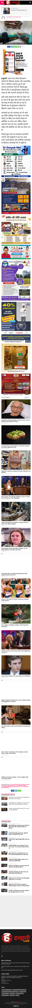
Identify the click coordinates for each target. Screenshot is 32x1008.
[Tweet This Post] (12, 46)
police (17, 995)
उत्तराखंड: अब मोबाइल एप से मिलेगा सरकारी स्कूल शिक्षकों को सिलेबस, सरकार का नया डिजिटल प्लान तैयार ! (14, 977)
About (3, 979)
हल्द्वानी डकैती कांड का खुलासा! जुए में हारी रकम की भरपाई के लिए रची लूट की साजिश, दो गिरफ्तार (19, 803)
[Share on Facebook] (8, 46)
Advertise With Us (6, 980)
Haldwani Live (18, 1001)
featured (12, 995)
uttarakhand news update (19, 989)
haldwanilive (11, 785)
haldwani (4, 785)
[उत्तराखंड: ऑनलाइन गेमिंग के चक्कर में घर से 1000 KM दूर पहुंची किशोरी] (4, 809)
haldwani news (19, 993)
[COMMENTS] (23, 46)
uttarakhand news (20, 785)
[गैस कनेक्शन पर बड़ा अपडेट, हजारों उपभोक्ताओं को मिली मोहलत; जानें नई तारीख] (4, 798)
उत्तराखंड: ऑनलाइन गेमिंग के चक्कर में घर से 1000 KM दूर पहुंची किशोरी (19, 809)
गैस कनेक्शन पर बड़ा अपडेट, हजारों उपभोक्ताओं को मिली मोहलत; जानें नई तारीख (19, 798)
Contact (3, 981)
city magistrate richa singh (17, 784)
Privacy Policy (5, 983)
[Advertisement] (16, 911)
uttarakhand (5, 993)
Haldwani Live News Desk (14, 17)
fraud (27, 784)
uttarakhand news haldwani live (10, 786)
